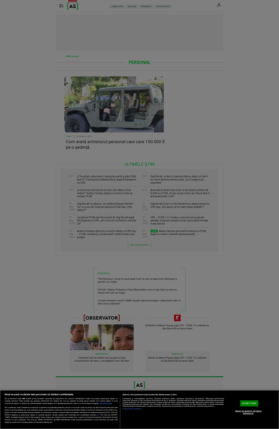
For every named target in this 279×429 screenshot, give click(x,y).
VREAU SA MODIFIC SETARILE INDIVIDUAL (248, 412)
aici (97, 415)
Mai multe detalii (106, 403)
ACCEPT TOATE (249, 403)
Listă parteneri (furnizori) (131, 409)
